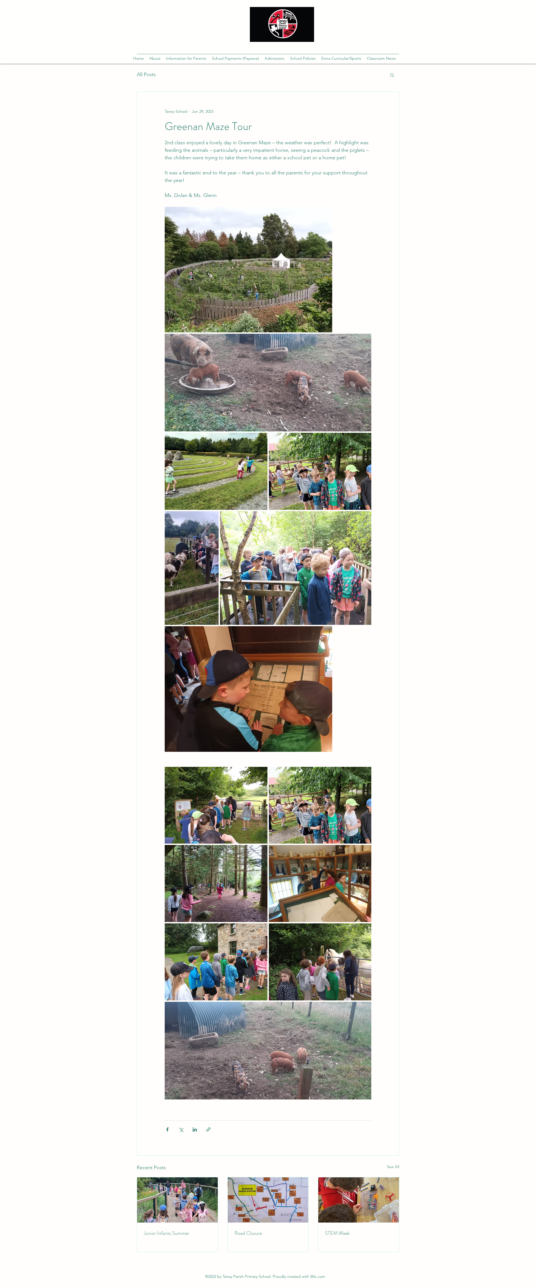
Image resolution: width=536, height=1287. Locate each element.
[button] (155, 58)
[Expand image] (248, 269)
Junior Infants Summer (166, 1233)
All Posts (146, 74)
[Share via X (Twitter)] (181, 1129)
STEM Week (337, 1233)
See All (393, 1166)
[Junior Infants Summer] (177, 1200)
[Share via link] (208, 1129)
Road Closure (248, 1233)
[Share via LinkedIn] (194, 1129)
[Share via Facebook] (167, 1129)
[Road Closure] (268, 1200)
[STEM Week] (358, 1200)
